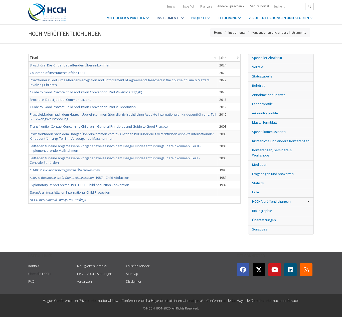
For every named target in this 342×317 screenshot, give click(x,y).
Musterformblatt (264, 122)
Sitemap (132, 273)
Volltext (257, 67)
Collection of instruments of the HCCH (58, 72)
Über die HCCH (39, 273)
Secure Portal (259, 6)
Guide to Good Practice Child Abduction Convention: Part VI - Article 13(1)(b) (86, 92)
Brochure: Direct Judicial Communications (60, 99)
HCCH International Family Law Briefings (58, 199)
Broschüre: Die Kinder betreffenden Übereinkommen (70, 65)
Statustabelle (262, 76)
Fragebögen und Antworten (273, 174)
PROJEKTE (199, 18)
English (172, 6)
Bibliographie (262, 210)
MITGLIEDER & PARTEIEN (126, 18)
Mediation (259, 164)
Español (188, 6)
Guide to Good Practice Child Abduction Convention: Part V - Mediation (83, 107)
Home (218, 32)
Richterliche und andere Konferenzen (280, 141)
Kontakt (33, 266)
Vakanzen (84, 281)
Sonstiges (259, 229)
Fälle (255, 192)
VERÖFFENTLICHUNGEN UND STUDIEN (279, 18)
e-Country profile (265, 113)
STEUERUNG (228, 18)
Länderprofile (262, 104)
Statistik (258, 183)
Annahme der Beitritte (268, 95)
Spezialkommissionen (269, 131)
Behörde (258, 85)
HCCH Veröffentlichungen (271, 201)
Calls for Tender (137, 266)
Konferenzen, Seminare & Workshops (272, 152)
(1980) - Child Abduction (79, 177)
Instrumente (237, 32)
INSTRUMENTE (169, 18)
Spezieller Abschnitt (267, 57)
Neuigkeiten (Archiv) (91, 266)
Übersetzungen (264, 220)
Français (206, 6)
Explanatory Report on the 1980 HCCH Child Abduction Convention (79, 185)
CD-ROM (65, 170)
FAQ (31, 281)
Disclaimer (133, 281)
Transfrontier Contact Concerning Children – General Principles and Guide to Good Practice (99, 126)
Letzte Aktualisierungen (94, 273)
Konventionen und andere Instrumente (278, 32)
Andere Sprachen (230, 6)
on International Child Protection (70, 192)
